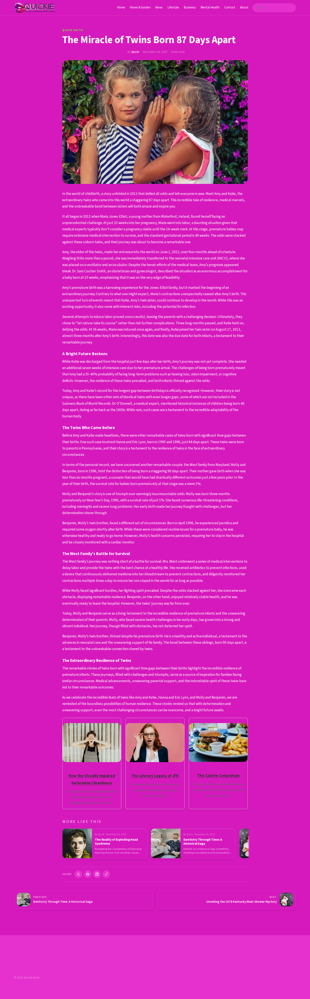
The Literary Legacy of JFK (155, 776)
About (244, 7)
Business (190, 7)
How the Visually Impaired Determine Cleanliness (92, 779)
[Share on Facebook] (88, 874)
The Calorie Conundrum (218, 776)
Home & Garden (140, 7)
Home (121, 7)
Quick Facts (72, 30)
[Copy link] (106, 874)
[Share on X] (78, 874)
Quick (135, 52)
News (159, 7)
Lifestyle (173, 7)
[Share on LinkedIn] (97, 874)
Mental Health (210, 7)
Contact (229, 7)
